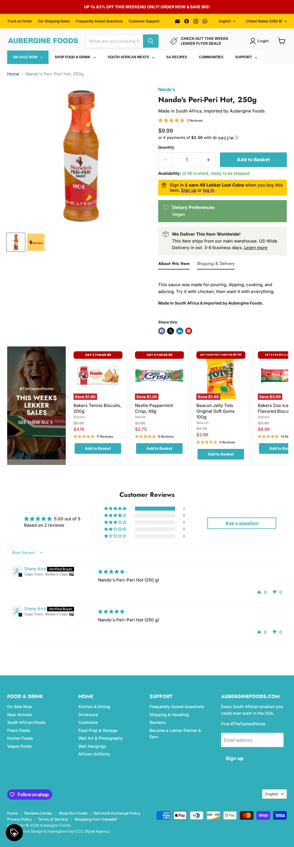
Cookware (88, 722)
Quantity (166, 147)
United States (264, 21)
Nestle (140, 417)
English (225, 21)
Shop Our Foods (73, 813)
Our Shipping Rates (54, 21)
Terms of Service (53, 819)
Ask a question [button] (241, 523)
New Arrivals (19, 714)
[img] (111, 571)
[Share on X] (170, 330)
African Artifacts (94, 753)
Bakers (79, 417)
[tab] (173, 264)
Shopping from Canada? (95, 819)
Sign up (188, 190)
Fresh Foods (18, 730)
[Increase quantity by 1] (209, 159)
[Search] (150, 41)
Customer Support (144, 21)
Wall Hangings (92, 746)
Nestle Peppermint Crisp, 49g (154, 408)
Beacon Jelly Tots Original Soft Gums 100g (215, 411)
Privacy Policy (19, 819)
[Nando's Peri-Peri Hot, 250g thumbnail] (36, 242)
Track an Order (19, 21)
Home (13, 73)
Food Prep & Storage (97, 730)
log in (208, 190)
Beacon (202, 422)
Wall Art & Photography (100, 738)
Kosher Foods (20, 738)
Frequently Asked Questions (99, 21)
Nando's (166, 89)
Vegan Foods (19, 746)
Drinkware (88, 714)
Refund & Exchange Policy (117, 813)
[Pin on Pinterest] (188, 330)
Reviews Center (38, 813)
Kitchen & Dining (94, 706)
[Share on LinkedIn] (179, 330)
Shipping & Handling (169, 714)
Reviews (158, 722)
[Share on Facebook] (161, 330)
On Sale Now (19, 706)
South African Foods (26, 722)
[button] (222, 137)
